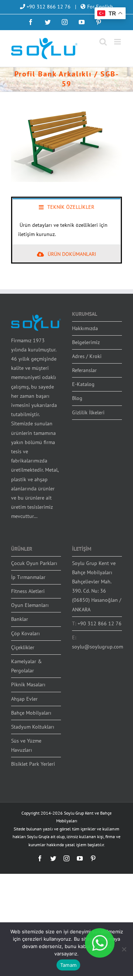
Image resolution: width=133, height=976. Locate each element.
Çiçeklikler (22, 647)
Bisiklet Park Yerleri (33, 764)
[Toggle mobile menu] (118, 42)
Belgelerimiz (86, 342)
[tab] (66, 206)
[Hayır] (123, 949)
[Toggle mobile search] (103, 42)
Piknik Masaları (28, 684)
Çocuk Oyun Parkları (34, 563)
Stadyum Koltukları (32, 726)
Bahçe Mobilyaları (31, 712)
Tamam (68, 965)
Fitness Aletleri (28, 591)
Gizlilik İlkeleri (88, 412)
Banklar (19, 619)
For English (99, 6)
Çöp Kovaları (25, 633)
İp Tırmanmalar (28, 577)
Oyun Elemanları (30, 605)
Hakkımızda (85, 328)
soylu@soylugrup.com (97, 646)
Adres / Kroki (87, 356)
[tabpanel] (66, 230)
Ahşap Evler (24, 699)
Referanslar (84, 370)
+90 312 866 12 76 (48, 6)
